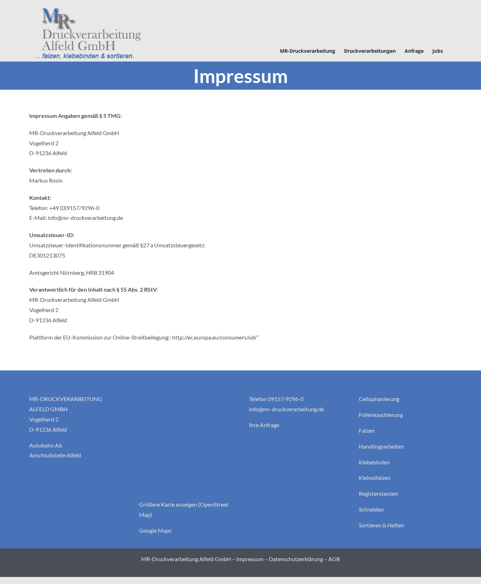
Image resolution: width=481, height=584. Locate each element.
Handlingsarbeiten (381, 446)
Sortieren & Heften (381, 525)
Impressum (249, 559)
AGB (334, 559)
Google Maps (155, 530)
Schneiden (371, 509)
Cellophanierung (379, 398)
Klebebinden (374, 462)
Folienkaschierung (381, 414)
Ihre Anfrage (264, 424)
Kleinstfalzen (375, 477)
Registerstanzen (378, 493)
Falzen (367, 430)
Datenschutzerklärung (296, 559)
